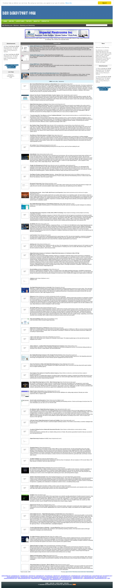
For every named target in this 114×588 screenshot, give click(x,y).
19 (88, 571)
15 (82, 571)
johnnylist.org (32, 575)
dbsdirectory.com (35, 578)
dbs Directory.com (7, 25)
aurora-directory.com (86, 575)
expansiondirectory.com (100, 578)
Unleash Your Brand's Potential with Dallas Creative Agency (45, 95)
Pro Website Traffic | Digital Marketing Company (42, 409)
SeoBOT (32, 495)
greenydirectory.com (55, 579)
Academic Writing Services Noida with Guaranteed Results (45, 429)
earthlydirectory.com (77, 578)
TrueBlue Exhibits (34, 485)
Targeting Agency (34, 447)
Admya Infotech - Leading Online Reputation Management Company (47, 346)
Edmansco (32, 296)
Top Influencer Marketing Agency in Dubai (40, 135)
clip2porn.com (33, 278)
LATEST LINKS (20, 21)
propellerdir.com (15, 575)
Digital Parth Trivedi (35, 504)
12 (78, 571)
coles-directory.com (101, 577)
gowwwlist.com (24, 575)
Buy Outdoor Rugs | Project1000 (38, 125)
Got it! (105, 3)
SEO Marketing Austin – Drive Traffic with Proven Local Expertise (46, 192)
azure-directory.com (97, 575)
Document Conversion (35, 183)
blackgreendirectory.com (27, 577)
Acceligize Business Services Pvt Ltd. (39, 536)
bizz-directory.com (107, 575)
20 (90, 571)
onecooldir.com (48, 575)
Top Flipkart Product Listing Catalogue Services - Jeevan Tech (45, 174)
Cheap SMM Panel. (34, 64)
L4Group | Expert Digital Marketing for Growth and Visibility (45, 420)
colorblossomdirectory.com (10, 578)
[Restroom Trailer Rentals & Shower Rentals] (57, 37)
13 (79, 571)
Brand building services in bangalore (39, 269)
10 (75, 571)
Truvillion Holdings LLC (36, 458)
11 (76, 571)
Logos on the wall (34, 336)
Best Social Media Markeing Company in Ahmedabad (43, 84)
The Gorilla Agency (35, 307)
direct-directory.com (67, 578)
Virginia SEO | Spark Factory (37, 55)
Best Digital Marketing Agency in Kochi (40, 467)
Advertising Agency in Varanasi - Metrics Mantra (42, 564)
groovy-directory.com (66, 579)
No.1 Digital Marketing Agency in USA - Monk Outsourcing (44, 382)
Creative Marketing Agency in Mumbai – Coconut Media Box (45, 527)
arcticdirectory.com (75, 575)
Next (92, 571)
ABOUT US (37, 21)
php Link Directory (67, 584)
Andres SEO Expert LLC (36, 46)
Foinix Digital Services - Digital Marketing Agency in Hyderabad (46, 513)
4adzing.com (33, 244)
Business (16, 25)
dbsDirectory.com (51, 584)
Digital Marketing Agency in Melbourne (39, 327)
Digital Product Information (36, 391)
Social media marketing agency (38, 400)
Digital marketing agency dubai (38, 555)
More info (68, 3)
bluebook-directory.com (39, 577)
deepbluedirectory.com (46, 578)
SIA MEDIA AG (33, 224)
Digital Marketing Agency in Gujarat (39, 104)
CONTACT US (45, 21)
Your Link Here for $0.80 (104, 68)
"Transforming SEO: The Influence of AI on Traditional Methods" (46, 115)
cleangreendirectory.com (90, 577)
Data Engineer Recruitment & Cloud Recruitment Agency (44, 373)
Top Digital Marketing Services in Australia (40, 287)
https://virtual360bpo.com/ (36, 318)
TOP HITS (29, 21)
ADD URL (11, 21)
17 (85, 571)
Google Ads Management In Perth (38, 165)
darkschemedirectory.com (24, 578)
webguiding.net (40, 575)
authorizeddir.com (6, 575)
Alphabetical (61, 81)
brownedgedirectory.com (65, 577)
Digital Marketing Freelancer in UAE (39, 438)
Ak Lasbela (33, 145)
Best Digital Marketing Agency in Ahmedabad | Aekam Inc (44, 203)
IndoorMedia (33, 154)
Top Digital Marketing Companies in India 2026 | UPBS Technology (46, 212)
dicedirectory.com (57, 578)
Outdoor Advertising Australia (37, 476)
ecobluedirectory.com (89, 578)
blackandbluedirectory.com (13, 577)
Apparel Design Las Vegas (36, 545)
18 (87, 571)
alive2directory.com (65, 575)
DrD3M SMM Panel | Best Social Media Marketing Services (44, 73)
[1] (66, 571)
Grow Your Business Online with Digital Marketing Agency (44, 364)
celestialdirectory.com (77, 577)
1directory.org (56, 575)
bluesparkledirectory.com (52, 577)
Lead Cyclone (33, 235)
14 (81, 571)
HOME (5, 21)
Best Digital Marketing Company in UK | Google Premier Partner (46, 355)
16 (84, 571)
